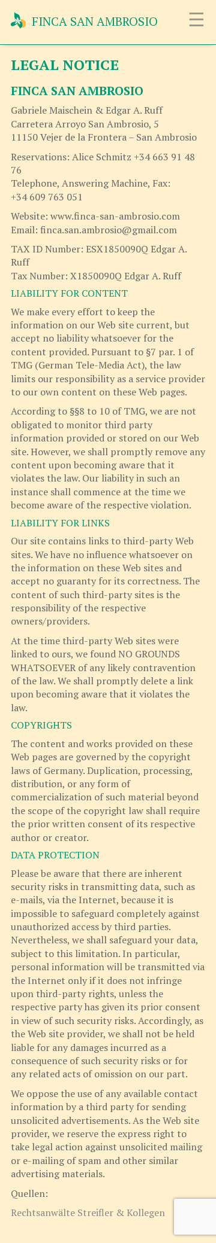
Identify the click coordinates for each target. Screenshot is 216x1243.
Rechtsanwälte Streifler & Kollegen (88, 1212)
